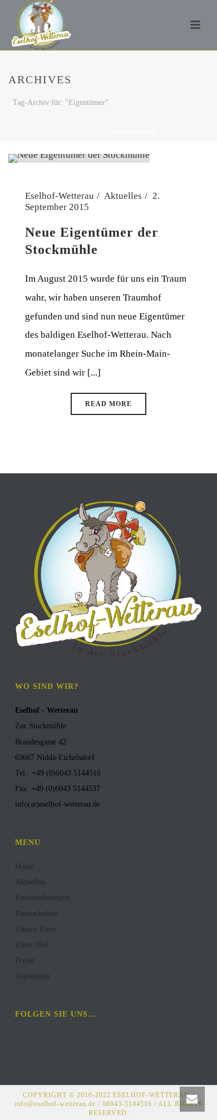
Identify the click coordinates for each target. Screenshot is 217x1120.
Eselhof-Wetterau (59, 196)
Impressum (32, 976)
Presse (24, 960)
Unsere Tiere (35, 929)
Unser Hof (31, 945)
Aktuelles (123, 196)
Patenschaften (36, 913)
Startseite (82, 132)
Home (24, 866)
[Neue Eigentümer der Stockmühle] (79, 157)
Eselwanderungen (42, 897)
